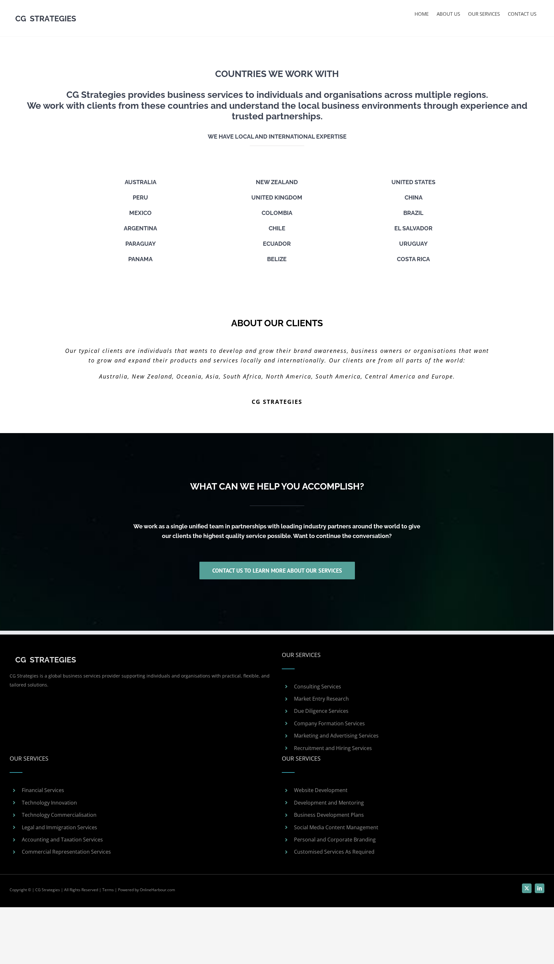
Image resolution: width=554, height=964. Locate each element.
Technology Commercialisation (59, 814)
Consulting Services (317, 686)
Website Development (321, 790)
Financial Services (43, 790)
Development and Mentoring (329, 802)
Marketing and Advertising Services (336, 735)
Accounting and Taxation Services (62, 839)
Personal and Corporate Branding (335, 839)
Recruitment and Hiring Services (333, 748)
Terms (108, 889)
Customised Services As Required (334, 851)
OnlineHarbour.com (157, 889)
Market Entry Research (321, 698)
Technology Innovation (49, 802)
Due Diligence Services (321, 710)
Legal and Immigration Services (59, 827)
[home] (46, 655)
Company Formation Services (329, 723)
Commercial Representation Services (66, 851)
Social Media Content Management (336, 827)
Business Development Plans (329, 814)
